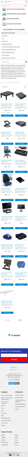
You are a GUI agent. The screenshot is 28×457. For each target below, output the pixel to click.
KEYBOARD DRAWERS (7, 44)
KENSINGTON (13, 71)
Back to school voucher (6, 395)
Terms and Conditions (6, 420)
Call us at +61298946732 (14, 379)
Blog (2, 408)
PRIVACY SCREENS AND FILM (8, 52)
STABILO (17, 435)
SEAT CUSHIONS (5, 55)
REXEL (16, 440)
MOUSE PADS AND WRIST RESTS (9, 49)
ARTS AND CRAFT (19, 397)
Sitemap (3, 425)
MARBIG (3, 435)
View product (7, 115)
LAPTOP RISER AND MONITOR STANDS (11, 47)
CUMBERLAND (4, 445)
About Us (3, 405)
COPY (3, 38)
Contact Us (3, 413)
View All (17, 409)
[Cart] (26, 2)
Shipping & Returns (5, 418)
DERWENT (3, 437)
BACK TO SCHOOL (19, 395)
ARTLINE (3, 440)
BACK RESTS (4, 36)
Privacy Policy (4, 423)
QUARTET (17, 442)
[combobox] (14, 6)
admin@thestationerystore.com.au (14, 374)
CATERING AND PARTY (20, 406)
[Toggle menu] (2, 2)
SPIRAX (16, 437)
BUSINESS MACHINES (20, 404)
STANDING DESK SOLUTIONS (8, 58)
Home (2, 410)
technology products (6, 68)
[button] (26, 61)
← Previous (7, 320)
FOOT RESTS (5, 41)
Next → (21, 320)
